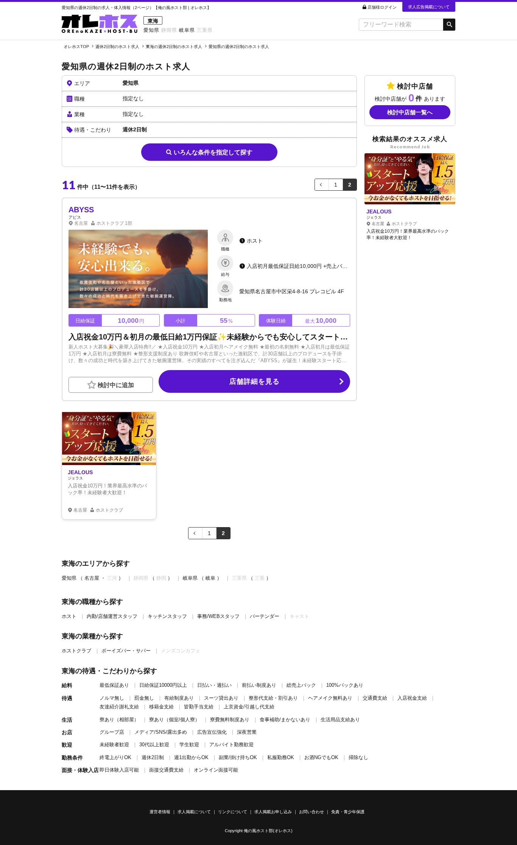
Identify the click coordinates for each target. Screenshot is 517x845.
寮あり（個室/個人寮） (174, 719)
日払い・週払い (214, 685)
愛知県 (151, 30)
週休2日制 (153, 757)
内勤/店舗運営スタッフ (112, 616)
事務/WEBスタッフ (218, 616)
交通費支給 (375, 698)
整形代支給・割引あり (273, 698)
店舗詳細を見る (254, 381)
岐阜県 (187, 30)
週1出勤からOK (191, 757)
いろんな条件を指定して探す (213, 152)
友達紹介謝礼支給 (119, 707)
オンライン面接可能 (216, 770)
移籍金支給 (161, 707)
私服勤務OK (280, 757)
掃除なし (358, 757)
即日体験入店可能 (119, 770)
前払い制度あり (259, 685)
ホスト (69, 616)
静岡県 (169, 30)
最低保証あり (114, 685)
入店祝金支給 (412, 698)
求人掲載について (194, 811)
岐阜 (210, 578)
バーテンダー (264, 616)
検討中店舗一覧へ (410, 112)
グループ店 (112, 732)
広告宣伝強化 (212, 732)
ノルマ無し (112, 698)
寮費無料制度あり (229, 719)
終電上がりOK (115, 757)
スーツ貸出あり (221, 698)
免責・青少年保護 (347, 811)
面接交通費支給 (166, 770)
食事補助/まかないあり (285, 719)
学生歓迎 (189, 744)
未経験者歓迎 (114, 744)
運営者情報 (159, 811)
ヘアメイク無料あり (330, 698)
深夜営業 (247, 732)
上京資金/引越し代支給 (249, 707)
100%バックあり (344, 685)
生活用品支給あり (340, 719)
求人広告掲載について (429, 7)
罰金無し (144, 698)
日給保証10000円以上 (163, 685)
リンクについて (232, 811)
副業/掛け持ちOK (238, 757)
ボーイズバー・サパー (126, 651)
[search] (401, 25)
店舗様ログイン (382, 7)
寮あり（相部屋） (119, 719)
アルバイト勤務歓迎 (231, 744)
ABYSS (81, 209)
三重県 (205, 30)
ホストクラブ (76, 651)
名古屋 (91, 578)
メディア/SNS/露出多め (160, 732)
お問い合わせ (311, 811)
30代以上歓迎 (154, 744)
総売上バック (301, 685)
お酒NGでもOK (321, 757)
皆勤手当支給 (198, 707)
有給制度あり (179, 698)
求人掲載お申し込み (273, 811)
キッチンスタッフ (167, 616)
